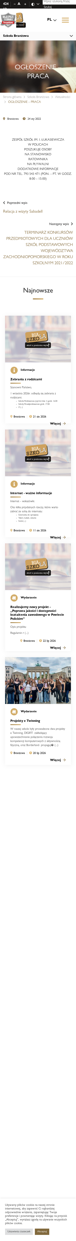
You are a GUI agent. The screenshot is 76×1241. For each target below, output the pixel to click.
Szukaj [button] (48, 7)
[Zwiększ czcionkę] (25, 4)
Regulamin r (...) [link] (19, 633)
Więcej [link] (55, 424)
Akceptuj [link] (42, 1231)
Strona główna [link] (12, 97)
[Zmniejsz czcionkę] (15, 4)
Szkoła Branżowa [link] (38, 97)
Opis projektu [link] (18, 627)
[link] (14, 20)
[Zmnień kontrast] (37, 4)
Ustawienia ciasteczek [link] (18, 1231)
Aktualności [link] (62, 97)
